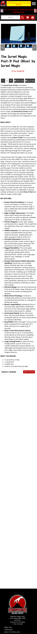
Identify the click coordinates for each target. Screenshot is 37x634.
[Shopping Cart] (27, 17)
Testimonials (8, 630)
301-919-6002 (18, 624)
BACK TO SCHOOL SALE (12, 632)
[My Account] (32, 17)
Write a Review (29, 372)
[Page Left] (3, 47)
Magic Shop (8, 627)
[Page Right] (34, 47)
